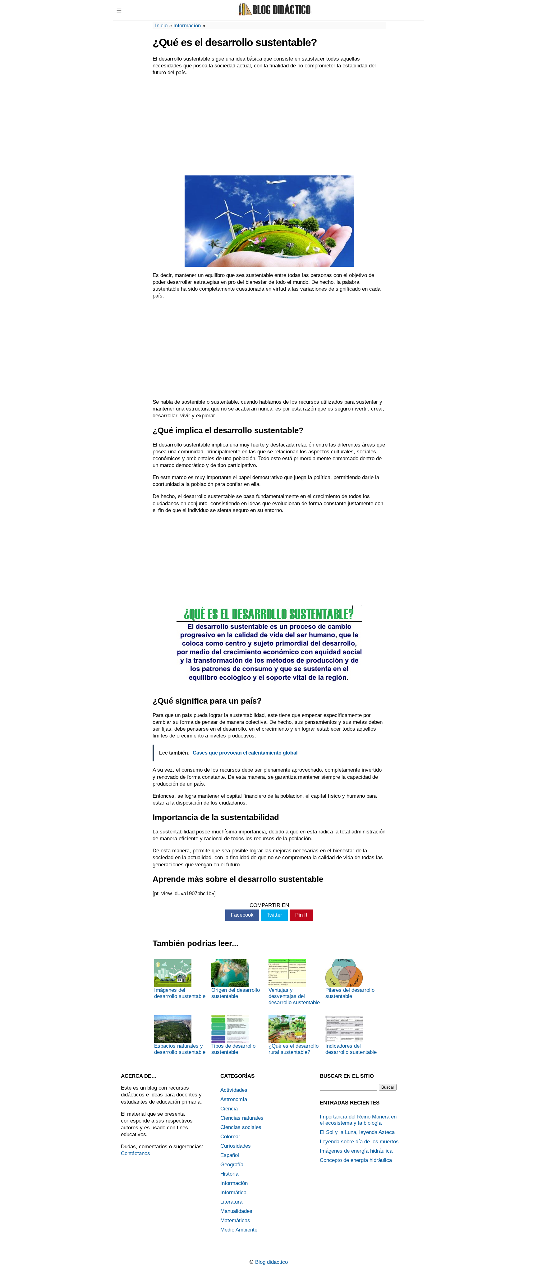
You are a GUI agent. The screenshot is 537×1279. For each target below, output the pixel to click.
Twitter (274, 915)
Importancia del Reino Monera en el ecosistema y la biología (358, 1120)
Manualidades (236, 1211)
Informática (233, 1192)
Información (187, 26)
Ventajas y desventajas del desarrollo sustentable (294, 996)
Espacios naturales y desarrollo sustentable (179, 1049)
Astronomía (233, 1099)
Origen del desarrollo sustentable (235, 993)
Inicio (161, 26)
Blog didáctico (271, 1262)
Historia (229, 1174)
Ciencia (229, 1109)
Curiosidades (235, 1146)
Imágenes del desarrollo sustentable (179, 993)
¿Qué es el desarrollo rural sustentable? (293, 1049)
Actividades (233, 1090)
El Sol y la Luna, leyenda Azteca (357, 1132)
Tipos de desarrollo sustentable (233, 1049)
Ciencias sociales (240, 1127)
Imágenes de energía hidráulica (356, 1151)
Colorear (230, 1137)
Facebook (242, 915)
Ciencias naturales (242, 1118)
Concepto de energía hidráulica (356, 1160)
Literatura (231, 1202)
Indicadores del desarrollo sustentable (351, 1049)
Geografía (231, 1165)
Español (229, 1155)
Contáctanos (135, 1153)
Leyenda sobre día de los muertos (359, 1142)
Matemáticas (235, 1220)
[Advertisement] (269, 125)
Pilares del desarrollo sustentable (349, 993)
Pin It (301, 915)
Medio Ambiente (238, 1230)
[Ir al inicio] (274, 15)
